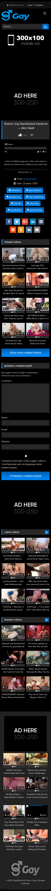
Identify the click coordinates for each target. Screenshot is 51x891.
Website (5, 441)
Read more (24, 172)
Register (39, 5)
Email (5, 429)
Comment (6, 381)
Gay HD (17, 203)
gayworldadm (30, 179)
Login (29, 5)
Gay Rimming (36, 210)
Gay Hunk (33, 203)
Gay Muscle (15, 210)
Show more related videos (25, 352)
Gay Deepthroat (36, 197)
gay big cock (14, 197)
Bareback (16, 190)
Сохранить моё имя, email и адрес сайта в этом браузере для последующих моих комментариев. (23, 464)
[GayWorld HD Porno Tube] (20, 15)
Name (5, 417)
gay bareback (35, 190)
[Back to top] (42, 882)
